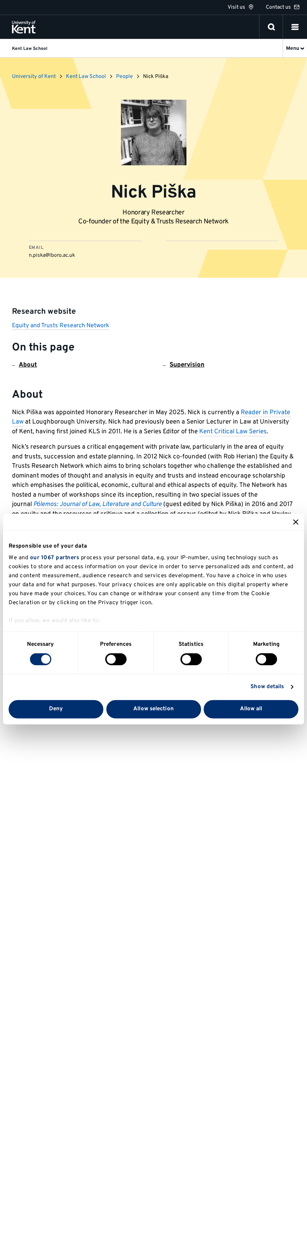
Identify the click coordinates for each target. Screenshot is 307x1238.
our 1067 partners (54, 557)
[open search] (271, 27)
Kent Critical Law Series (233, 432)
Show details (267, 686)
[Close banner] (295, 521)
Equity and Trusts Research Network (60, 325)
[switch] (116, 659)
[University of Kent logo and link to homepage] (24, 27)
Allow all (251, 709)
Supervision (187, 365)
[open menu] (295, 27)
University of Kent (34, 76)
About (28, 365)
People (124, 76)
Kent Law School (86, 76)
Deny (56, 709)
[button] (295, 27)
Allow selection (153, 709)
